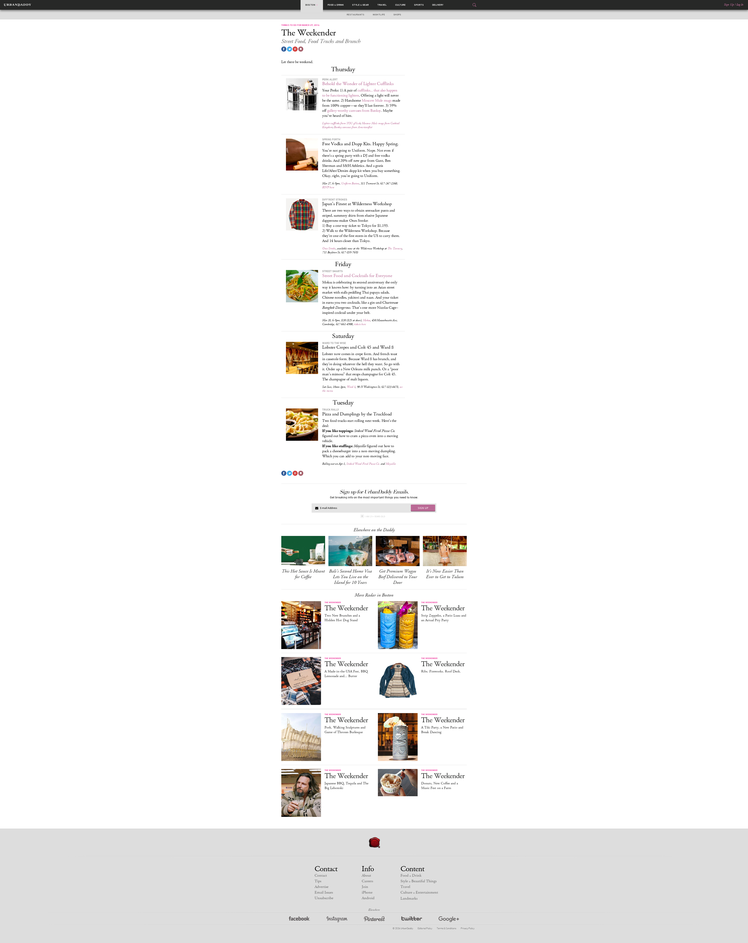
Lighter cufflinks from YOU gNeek (341, 123)
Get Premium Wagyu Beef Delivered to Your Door (397, 577)
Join (365, 886)
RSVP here (328, 187)
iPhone (367, 892)
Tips (318, 881)
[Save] (300, 49)
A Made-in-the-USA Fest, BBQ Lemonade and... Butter (346, 673)
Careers (367, 881)
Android (368, 898)
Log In (740, 5)
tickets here (360, 324)
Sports (419, 5)
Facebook (299, 919)
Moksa (366, 320)
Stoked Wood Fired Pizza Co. (363, 464)
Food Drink (336, 5)
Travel (382, 5)
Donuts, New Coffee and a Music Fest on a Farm (439, 785)
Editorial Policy (425, 928)
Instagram (337, 919)
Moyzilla (391, 464)
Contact (321, 875)
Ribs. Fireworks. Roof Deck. (441, 671)
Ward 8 (351, 387)
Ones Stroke (329, 248)
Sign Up (729, 5)
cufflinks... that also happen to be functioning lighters (359, 93)
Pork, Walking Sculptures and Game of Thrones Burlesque (345, 730)
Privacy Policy (467, 928)
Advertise (321, 886)
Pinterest (374, 919)
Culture (400, 5)
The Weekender (346, 608)
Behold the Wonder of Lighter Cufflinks (358, 84)
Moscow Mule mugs (376, 100)
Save (295, 49)
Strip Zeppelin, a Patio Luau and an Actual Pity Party (443, 618)
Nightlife (379, 14)
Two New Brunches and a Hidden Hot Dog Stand (342, 618)
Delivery (438, 5)
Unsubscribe (324, 898)
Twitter (411, 919)
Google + (448, 919)
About (366, 875)
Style (360, 5)
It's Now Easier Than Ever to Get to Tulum (445, 574)
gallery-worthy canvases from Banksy (354, 110)
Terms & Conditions (446, 928)
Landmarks (408, 898)
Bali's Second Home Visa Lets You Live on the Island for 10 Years (350, 577)
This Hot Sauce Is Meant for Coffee (303, 574)
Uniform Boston (350, 183)
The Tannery (394, 248)
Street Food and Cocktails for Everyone (357, 276)
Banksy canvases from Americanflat (353, 127)
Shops (397, 14)
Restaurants (355, 14)
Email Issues (324, 892)
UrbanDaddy (17, 5)
